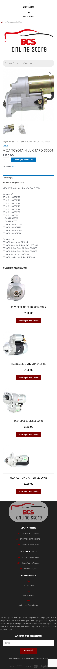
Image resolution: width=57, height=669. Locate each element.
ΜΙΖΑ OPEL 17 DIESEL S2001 (28, 421)
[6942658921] (29, 12)
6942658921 (28, 16)
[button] (50, 73)
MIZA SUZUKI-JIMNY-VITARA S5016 (28, 364)
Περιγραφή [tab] (8, 178)
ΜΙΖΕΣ (18, 142)
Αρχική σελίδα (8, 142)
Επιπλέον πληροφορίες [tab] (13, 182)
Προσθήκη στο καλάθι (24, 160)
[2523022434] (29, 2)
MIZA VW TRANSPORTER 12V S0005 (28, 478)
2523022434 (28, 7)
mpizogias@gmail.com (28, 605)
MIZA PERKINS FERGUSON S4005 (28, 307)
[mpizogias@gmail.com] (28, 600)
